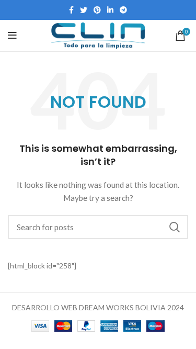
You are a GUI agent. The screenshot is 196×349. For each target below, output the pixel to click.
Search (174, 227)
